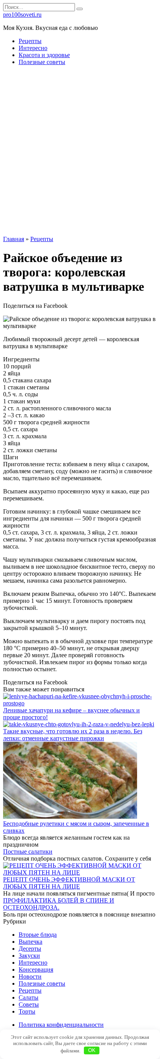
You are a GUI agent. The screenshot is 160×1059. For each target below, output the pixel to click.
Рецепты (30, 41)
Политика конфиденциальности (61, 1024)
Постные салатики (27, 851)
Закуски (29, 955)
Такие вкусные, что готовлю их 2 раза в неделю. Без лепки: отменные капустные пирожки (72, 734)
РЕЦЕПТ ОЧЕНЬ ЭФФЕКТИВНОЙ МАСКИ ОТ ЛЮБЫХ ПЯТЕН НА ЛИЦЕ (69, 883)
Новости (30, 976)
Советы (29, 1004)
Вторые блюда (38, 934)
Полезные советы (42, 62)
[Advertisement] (80, 152)
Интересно (33, 48)
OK (92, 1050)
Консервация (36, 969)
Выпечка (30, 941)
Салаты (28, 997)
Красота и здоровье (44, 55)
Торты (27, 1011)
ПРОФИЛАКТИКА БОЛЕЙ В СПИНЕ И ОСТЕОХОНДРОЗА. (58, 904)
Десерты (30, 948)
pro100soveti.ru (22, 14)
